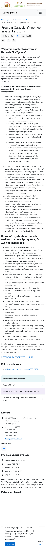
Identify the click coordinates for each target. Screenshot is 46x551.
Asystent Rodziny (9, 385)
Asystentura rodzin (22, 20)
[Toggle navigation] (40, 12)
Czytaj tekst (9, 36)
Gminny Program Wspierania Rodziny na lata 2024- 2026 (22, 399)
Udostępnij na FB (25, 36)
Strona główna (10, 12)
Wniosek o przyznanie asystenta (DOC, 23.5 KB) (22, 369)
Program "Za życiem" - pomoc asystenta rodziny (21, 391)
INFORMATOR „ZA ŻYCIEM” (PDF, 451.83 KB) (17, 357)
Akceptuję (10, 544)
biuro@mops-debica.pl (13, 439)
